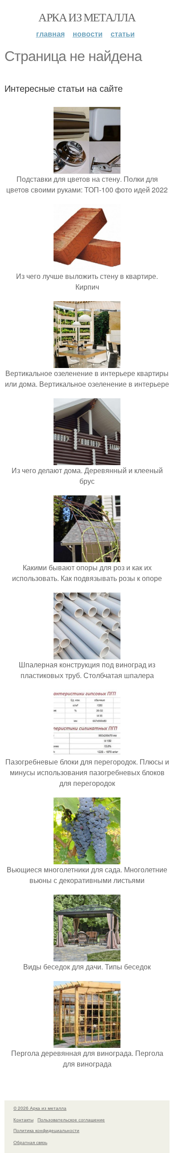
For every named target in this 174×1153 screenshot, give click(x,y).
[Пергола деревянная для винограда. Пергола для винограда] (87, 1042)
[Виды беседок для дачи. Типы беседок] (87, 956)
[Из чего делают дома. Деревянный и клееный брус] (87, 459)
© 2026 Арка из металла (39, 1108)
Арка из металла (86, 17)
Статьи (123, 34)
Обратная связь (30, 1142)
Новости (88, 34)
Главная (50, 34)
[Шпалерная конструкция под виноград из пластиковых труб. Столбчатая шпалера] (87, 654)
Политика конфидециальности (46, 1130)
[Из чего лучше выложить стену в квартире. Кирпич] (87, 265)
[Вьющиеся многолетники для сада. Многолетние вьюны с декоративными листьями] (87, 859)
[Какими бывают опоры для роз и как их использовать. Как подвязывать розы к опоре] (87, 557)
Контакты (23, 1119)
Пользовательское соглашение (71, 1119)
